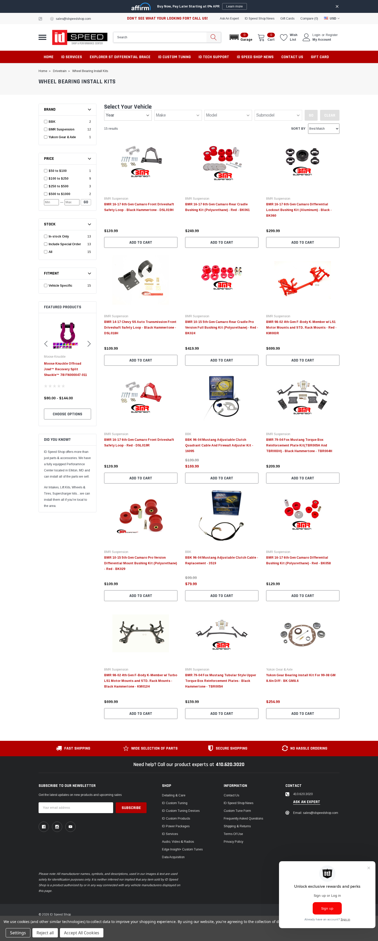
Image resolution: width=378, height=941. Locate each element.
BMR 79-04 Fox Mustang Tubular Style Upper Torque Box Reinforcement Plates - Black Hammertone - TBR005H (220, 680)
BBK (188, 434)
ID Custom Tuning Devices (181, 811)
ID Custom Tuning (174, 803)
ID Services (170, 834)
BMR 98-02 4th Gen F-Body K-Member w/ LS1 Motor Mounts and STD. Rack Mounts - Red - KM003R (301, 327)
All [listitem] (50, 252)
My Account (321, 39)
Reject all (45, 933)
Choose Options (67, 414)
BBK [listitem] (52, 122)
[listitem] (68, 171)
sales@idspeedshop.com (73, 18)
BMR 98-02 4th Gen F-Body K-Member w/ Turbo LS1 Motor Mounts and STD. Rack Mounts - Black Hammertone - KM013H (140, 680)
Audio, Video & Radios (178, 841)
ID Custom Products (176, 818)
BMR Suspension (116, 198)
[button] (240, 37)
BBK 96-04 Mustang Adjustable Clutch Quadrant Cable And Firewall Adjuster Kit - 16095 (219, 445)
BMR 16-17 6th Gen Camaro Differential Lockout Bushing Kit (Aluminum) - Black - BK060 (299, 210)
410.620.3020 (230, 764)
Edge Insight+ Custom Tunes (182, 849)
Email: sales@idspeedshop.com (315, 813)
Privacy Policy (233, 841)
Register (332, 35)
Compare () (309, 18)
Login (316, 35)
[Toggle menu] (42, 37)
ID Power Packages (176, 826)
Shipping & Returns (237, 826)
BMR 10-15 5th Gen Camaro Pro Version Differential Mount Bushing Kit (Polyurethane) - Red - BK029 (140, 563)
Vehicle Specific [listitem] (60, 285)
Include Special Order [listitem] (65, 244)
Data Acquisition (173, 857)
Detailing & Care (173, 795)
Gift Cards (287, 18)
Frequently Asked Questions (243, 818)
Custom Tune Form (237, 811)
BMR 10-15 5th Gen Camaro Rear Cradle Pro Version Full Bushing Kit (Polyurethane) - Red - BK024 (221, 327)
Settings (18, 933)
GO (86, 202)
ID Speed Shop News (259, 18)
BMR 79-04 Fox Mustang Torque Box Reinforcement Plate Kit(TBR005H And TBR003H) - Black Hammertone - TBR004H (299, 445)
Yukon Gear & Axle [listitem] (62, 137)
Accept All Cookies (81, 933)
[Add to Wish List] (174, 223)
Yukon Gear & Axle (279, 669)
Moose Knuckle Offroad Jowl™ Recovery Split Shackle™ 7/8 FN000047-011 (65, 369)
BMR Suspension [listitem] (61, 129)
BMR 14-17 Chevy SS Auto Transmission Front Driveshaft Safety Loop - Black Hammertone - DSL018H (140, 327)
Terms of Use (233, 834)
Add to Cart (140, 242)
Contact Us (231, 795)
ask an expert (229, 18)
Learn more (234, 6)
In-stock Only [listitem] (59, 236)
